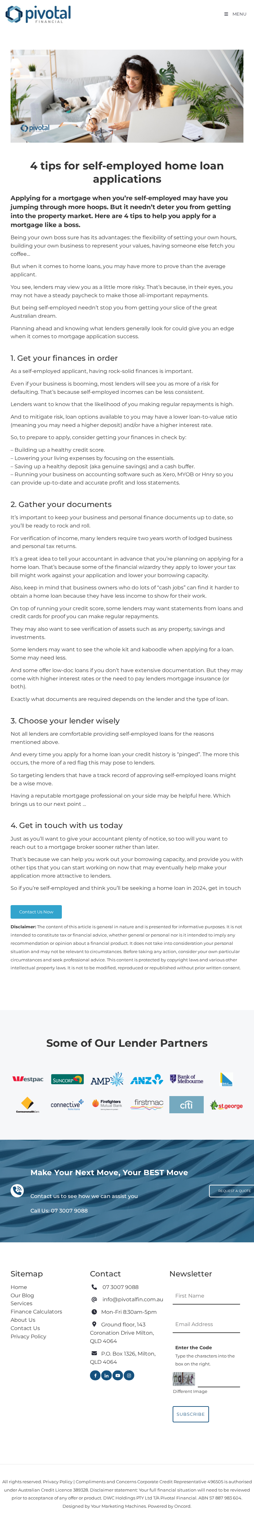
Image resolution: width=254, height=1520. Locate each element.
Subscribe (191, 1414)
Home (19, 1287)
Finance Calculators (36, 1312)
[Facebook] (95, 1375)
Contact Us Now (28, 909)
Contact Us (25, 1328)
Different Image (190, 1391)
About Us (23, 1320)
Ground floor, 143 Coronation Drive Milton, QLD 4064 (122, 1332)
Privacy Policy (28, 1336)
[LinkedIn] (106, 1375)
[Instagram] (129, 1375)
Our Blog (22, 1295)
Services (21, 1303)
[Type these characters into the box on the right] (184, 1379)
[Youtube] (117, 1375)
